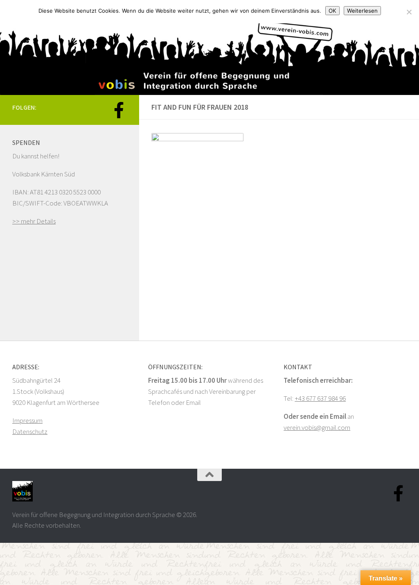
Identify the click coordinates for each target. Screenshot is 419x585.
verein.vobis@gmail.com (317, 427)
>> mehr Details (34, 221)
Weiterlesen (362, 10)
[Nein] (409, 12)
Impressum (27, 420)
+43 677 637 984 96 (320, 398)
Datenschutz (29, 431)
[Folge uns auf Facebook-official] (118, 110)
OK (332, 10)
